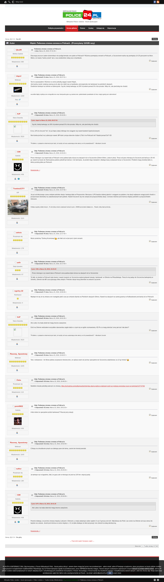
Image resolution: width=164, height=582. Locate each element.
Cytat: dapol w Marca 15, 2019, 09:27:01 (44, 120)
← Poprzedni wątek (76, 541)
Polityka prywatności (55, 28)
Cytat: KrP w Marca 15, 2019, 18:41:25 (43, 503)
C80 (18, 152)
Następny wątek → (88, 541)
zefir (19, 263)
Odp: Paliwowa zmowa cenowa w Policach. (49, 75)
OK (110, 573)
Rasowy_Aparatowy (18, 354)
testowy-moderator (72, 580)
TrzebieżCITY (18, 189)
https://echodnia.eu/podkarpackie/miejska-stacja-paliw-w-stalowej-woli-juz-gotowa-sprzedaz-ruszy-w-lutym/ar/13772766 (103, 386)
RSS (158, 2)
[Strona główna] (5, 3)
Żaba (19, 380)
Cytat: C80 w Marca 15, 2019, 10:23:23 (43, 269)
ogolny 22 (18, 291)
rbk (64, 580)
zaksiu (19, 233)
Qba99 (19, 50)
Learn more (117, 573)
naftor (18, 469)
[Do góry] (154, 580)
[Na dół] (158, 580)
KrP (18, 114)
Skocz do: (138, 546)
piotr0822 (19, 406)
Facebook (154, 2)
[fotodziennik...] (35, 170)
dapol (18, 76)
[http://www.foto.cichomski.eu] (19, 179)
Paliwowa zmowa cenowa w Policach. (47, 49)
